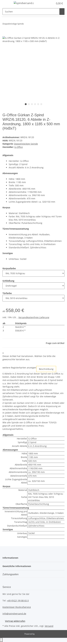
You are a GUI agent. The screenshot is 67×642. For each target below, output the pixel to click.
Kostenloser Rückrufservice (16, 607)
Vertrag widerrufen (15, 621)
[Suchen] (62, 11)
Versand (49, 625)
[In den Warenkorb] (4, 34)
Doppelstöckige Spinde (26, 143)
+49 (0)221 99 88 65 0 (18, 600)
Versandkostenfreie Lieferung (33, 317)
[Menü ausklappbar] (6, 3)
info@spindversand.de (14, 613)
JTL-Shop (39, 634)
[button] (48, 3)
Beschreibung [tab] (46, 368)
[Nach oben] (1, 640)
